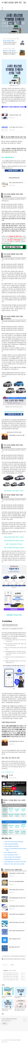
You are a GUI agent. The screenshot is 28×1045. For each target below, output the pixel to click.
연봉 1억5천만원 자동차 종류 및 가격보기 (14, 548)
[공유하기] (6, 965)
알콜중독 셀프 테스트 (5, 832)
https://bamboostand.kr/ (8, 772)
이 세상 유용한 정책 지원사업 (14, 3)
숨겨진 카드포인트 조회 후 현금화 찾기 (12, 857)
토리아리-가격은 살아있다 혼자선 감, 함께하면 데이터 (10, 50)
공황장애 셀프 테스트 (23, 826)
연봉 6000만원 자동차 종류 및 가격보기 (14, 537)
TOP (25, 1040)
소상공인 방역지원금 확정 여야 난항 (10, 973)
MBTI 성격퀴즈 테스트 (11, 810)
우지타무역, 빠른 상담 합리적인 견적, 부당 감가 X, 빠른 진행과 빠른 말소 (9, 43)
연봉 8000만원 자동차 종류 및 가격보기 (14, 540)
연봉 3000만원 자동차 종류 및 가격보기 (14, 412)
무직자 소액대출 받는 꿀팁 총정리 (11, 846)
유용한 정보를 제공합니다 (6, 1020)
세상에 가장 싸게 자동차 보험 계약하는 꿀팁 (13, 841)
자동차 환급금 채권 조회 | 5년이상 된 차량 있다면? (15, 861)
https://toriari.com (7, 48)
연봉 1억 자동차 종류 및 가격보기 (14, 544)
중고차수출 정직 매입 (8, 41)
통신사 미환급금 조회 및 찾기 (10, 852)
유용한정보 (5, 970)
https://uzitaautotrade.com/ (9, 38)
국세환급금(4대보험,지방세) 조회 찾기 (12, 859)
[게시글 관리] (7, 965)
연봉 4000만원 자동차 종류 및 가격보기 (14, 491)
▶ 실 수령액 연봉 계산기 (8, 157)
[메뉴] (25, 3)
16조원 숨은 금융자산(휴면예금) (11, 844)
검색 (22, 3)
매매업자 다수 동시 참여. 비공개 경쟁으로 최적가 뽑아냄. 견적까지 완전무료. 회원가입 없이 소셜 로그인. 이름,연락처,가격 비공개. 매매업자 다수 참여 (10, 53)
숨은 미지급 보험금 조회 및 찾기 (11, 854)
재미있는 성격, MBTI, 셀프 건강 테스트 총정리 (14, 864)
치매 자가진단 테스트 (11, 832)
